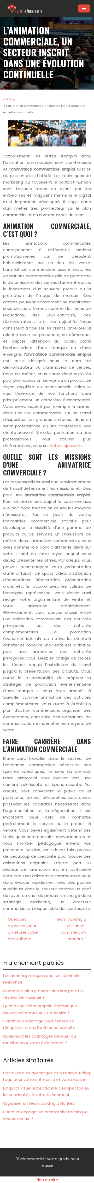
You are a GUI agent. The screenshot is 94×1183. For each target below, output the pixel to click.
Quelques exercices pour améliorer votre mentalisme (23, 928)
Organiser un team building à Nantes (38, 1103)
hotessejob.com (66, 445)
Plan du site (47, 1179)
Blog (12, 99)
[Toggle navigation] (84, 8)
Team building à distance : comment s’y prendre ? (70, 928)
